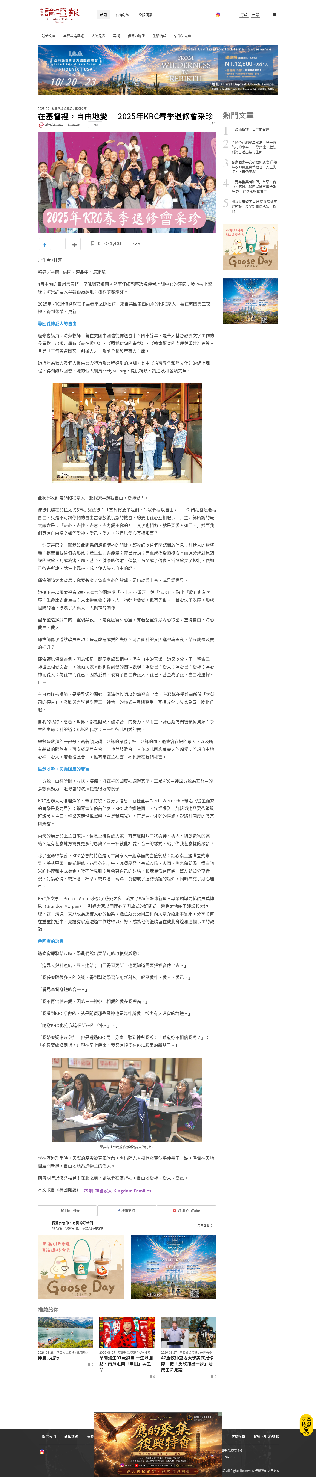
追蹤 (95, 125)
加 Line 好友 (70, 1210)
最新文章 (48, 35)
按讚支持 (128, 1210)
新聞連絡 (71, 1436)
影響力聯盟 (136, 35)
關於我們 (49, 1436)
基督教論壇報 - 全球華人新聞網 (60, 14)
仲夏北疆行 (48, 1358)
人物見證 (98, 35)
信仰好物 (123, 14)
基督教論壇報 (73, 35)
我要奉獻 (203, 1225)
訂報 (244, 14)
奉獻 (255, 14)
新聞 (103, 14)
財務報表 (238, 1436)
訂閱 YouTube (189, 1210)
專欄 (116, 35)
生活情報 (159, 35)
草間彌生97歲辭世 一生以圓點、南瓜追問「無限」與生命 (126, 1364)
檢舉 (213, 123)
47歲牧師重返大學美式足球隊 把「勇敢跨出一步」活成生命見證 (187, 1364)
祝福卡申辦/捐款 (266, 1436)
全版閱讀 (145, 14)
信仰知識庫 (182, 35)
